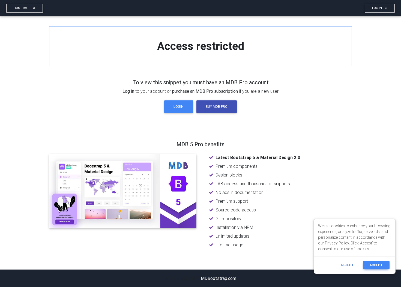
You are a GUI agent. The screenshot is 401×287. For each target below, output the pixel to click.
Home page (22, 8)
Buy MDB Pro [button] (217, 106)
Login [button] (178, 106)
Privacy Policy (337, 243)
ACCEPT (376, 265)
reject (347, 265)
